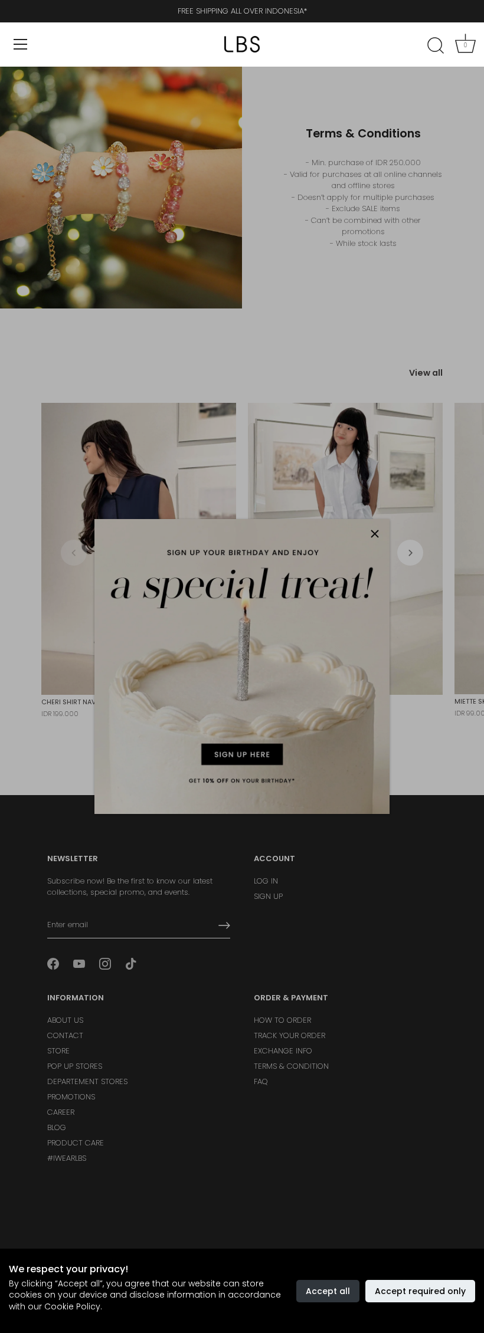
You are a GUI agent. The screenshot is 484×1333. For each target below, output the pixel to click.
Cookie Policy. (73, 1306)
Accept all (328, 1291)
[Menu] (21, 44)
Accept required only (420, 1291)
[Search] (436, 46)
